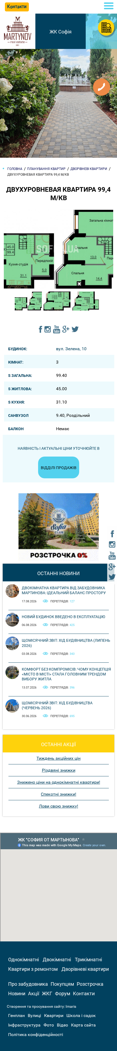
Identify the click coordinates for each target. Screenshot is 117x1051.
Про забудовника (28, 984)
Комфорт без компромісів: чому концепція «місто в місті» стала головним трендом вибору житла (66, 674)
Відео (62, 1025)
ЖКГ (47, 993)
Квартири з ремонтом (33, 969)
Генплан (16, 1015)
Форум (62, 993)
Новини (16, 993)
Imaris (71, 1006)
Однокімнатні (23, 959)
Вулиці (34, 1015)
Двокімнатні (57, 959)
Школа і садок (81, 1015)
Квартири (53, 1015)
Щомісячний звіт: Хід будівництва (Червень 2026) (57, 705)
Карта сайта (83, 1025)
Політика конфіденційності (35, 1034)
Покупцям (62, 984)
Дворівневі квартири (85, 969)
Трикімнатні (88, 959)
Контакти (84, 993)
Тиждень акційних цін (58, 758)
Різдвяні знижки (58, 770)
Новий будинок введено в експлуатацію (63, 617)
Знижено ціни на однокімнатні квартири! (58, 782)
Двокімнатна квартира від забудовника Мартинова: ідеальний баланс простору (64, 590)
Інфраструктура (24, 1025)
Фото (49, 1025)
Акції (33, 993)
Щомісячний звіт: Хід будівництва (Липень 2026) (66, 642)
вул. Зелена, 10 (71, 348)
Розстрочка (90, 984)
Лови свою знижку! (58, 806)
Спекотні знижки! (58, 794)
